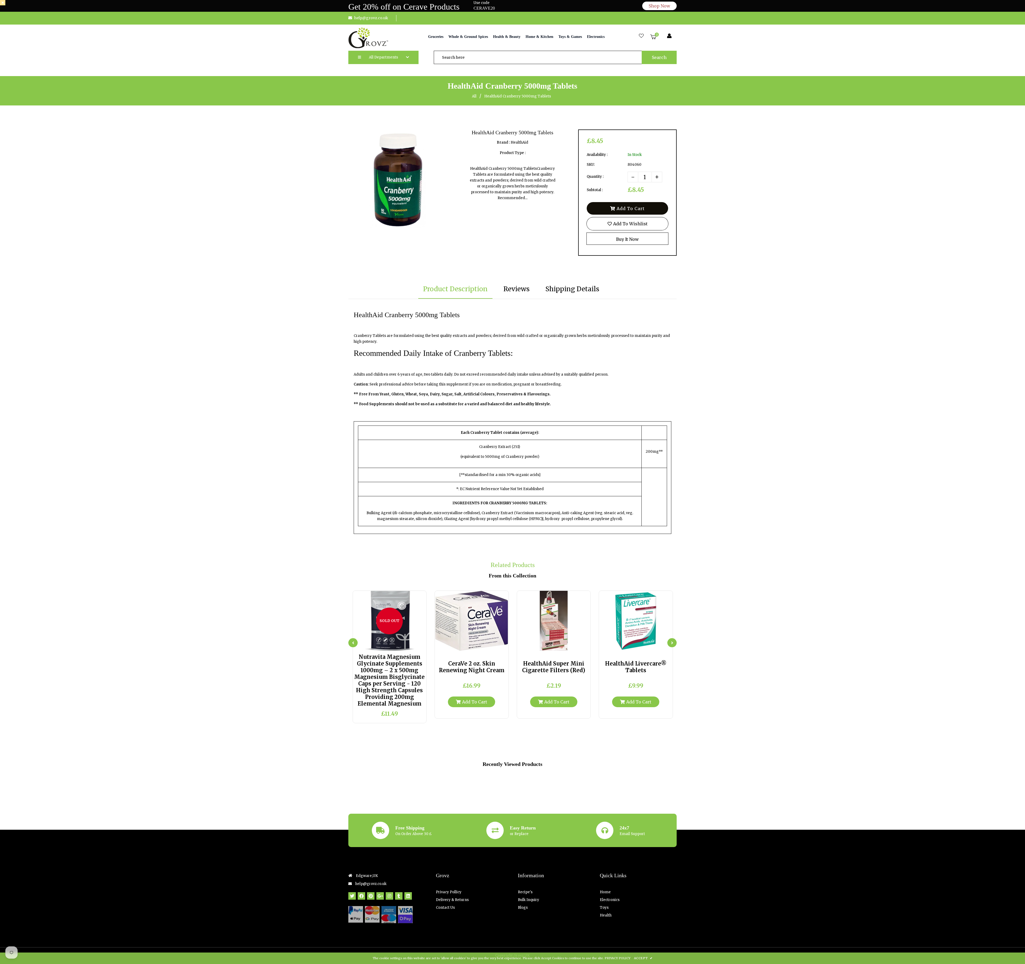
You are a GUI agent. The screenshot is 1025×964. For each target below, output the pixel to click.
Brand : (503, 142)
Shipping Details (572, 289)
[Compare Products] (374, 645)
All (474, 96)
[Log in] (669, 36)
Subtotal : (595, 190)
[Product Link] (394, 645)
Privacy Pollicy (449, 892)
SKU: (591, 164)
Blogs (523, 907)
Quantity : (595, 176)
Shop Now (659, 6)
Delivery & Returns (452, 900)
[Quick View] (384, 645)
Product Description (455, 289)
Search (659, 57)
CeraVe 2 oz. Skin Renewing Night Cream (471, 667)
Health (606, 915)
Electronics (610, 900)
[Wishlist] (641, 36)
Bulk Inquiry (528, 900)
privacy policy (617, 958)
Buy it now (627, 239)
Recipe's (525, 892)
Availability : (597, 154)
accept (643, 958)
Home (605, 892)
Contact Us (445, 907)
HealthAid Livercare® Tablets (636, 667)
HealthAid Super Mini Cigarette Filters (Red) (553, 667)
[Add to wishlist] (404, 645)
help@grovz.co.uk (371, 17)
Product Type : (513, 153)
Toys (604, 907)
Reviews (516, 289)
